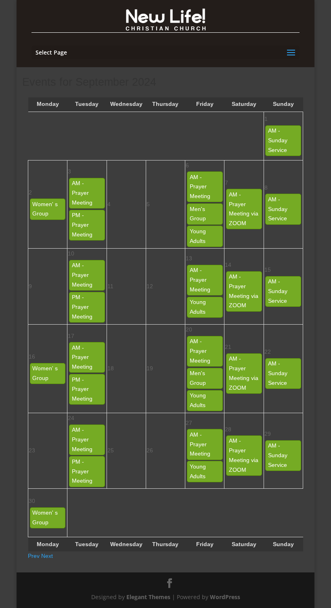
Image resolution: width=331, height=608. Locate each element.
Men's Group (198, 214)
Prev (34, 556)
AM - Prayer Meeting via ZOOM (243, 208)
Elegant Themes (148, 597)
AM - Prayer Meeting (82, 193)
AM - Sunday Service (277, 140)
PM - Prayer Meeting (82, 225)
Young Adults (198, 236)
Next (47, 556)
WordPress (225, 597)
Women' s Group (45, 209)
